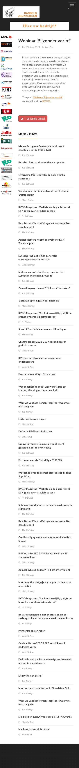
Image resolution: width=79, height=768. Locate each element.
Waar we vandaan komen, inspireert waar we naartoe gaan (44, 404)
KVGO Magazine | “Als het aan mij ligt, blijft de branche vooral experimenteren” (45, 315)
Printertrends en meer (31, 630)
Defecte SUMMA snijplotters (35, 431)
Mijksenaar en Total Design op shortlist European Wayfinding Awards (41, 273)
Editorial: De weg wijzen (32, 418)
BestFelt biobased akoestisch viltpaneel (41, 162)
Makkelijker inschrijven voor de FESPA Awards (45, 716)
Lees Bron (49, 47)
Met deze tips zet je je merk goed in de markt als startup (44, 584)
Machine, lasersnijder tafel (34, 729)
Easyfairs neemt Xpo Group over (37, 374)
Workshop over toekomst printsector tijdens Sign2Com (44, 474)
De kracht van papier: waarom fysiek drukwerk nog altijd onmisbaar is (45, 661)
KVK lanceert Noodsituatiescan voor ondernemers (39, 360)
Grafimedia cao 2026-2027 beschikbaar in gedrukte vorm (42, 343)
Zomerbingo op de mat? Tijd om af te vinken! (44, 288)
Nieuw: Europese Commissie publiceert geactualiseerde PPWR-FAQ (41, 148)
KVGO (46, 101)
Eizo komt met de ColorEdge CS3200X (40, 460)
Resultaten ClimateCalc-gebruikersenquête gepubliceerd (44, 225)
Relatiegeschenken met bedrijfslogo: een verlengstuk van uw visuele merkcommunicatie (45, 616)
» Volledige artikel (34, 118)
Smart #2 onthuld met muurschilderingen (42, 329)
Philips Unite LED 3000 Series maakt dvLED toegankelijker (43, 555)
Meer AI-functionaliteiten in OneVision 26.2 (43, 688)
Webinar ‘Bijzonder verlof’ (47, 97)
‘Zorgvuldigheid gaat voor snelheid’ (39, 300)
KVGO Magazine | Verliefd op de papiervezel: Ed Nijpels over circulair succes (44, 209)
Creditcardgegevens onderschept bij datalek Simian (44, 539)
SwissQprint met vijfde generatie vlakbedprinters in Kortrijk (37, 257)
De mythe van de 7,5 (30, 675)
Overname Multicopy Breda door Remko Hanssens (41, 176)
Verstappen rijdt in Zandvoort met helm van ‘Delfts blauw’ (43, 193)
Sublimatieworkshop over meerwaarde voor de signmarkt (45, 507)
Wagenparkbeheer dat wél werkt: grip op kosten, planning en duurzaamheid (42, 388)
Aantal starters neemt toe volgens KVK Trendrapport (41, 241)
